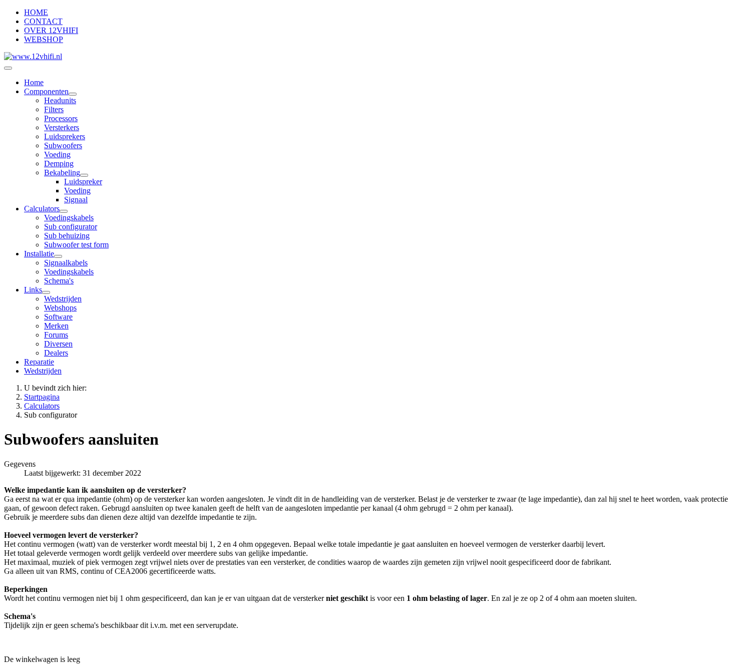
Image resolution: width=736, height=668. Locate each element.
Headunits (60, 100)
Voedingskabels (69, 217)
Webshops (60, 307)
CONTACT (43, 21)
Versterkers (61, 127)
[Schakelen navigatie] (8, 68)
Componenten (46, 91)
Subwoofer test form (76, 244)
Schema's (59, 280)
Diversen (58, 344)
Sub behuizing (67, 235)
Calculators (42, 208)
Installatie (39, 253)
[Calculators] (64, 211)
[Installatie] (58, 256)
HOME (36, 12)
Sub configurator (70, 226)
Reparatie (39, 362)
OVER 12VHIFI (51, 30)
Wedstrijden (63, 298)
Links (33, 289)
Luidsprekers (64, 136)
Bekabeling (62, 172)
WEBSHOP (43, 39)
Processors (61, 118)
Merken (56, 325)
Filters (54, 109)
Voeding (57, 154)
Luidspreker (83, 181)
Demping (59, 163)
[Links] (46, 292)
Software (58, 316)
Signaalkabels (66, 262)
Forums (56, 334)
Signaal (76, 199)
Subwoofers (63, 145)
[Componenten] (73, 94)
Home (34, 82)
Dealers (56, 353)
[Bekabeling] (84, 175)
